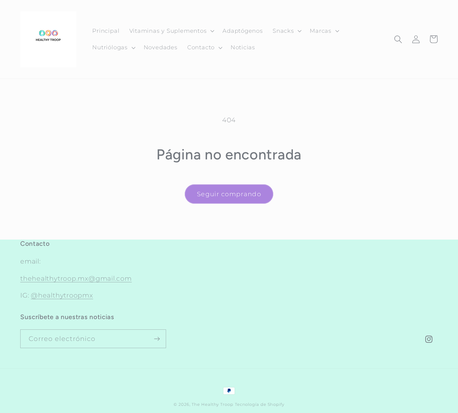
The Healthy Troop (212, 404)
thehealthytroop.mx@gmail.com (76, 278)
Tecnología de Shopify (259, 404)
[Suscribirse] (157, 338)
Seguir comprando (229, 194)
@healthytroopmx (62, 295)
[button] (171, 30)
